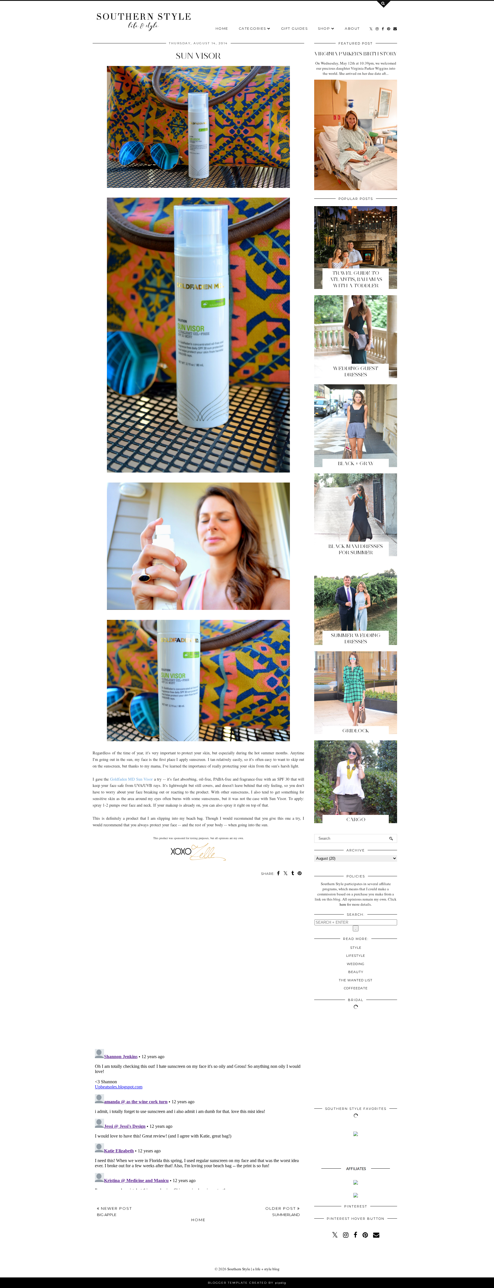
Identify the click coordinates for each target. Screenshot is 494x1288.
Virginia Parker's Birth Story (355, 54)
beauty (355, 972)
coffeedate (356, 988)
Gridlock (355, 731)
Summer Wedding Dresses (356, 638)
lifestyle (355, 956)
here (343, 904)
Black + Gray (356, 463)
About (352, 28)
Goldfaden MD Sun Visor (131, 779)
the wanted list (356, 980)
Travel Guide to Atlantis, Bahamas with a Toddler (355, 279)
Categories (252, 28)
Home (222, 28)
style (355, 948)
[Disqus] (198, 965)
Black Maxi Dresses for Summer (355, 549)
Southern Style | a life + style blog (253, 1268)
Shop (324, 28)
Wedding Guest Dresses (355, 371)
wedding (355, 964)
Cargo (355, 819)
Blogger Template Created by (247, 1283)
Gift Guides (294, 28)
